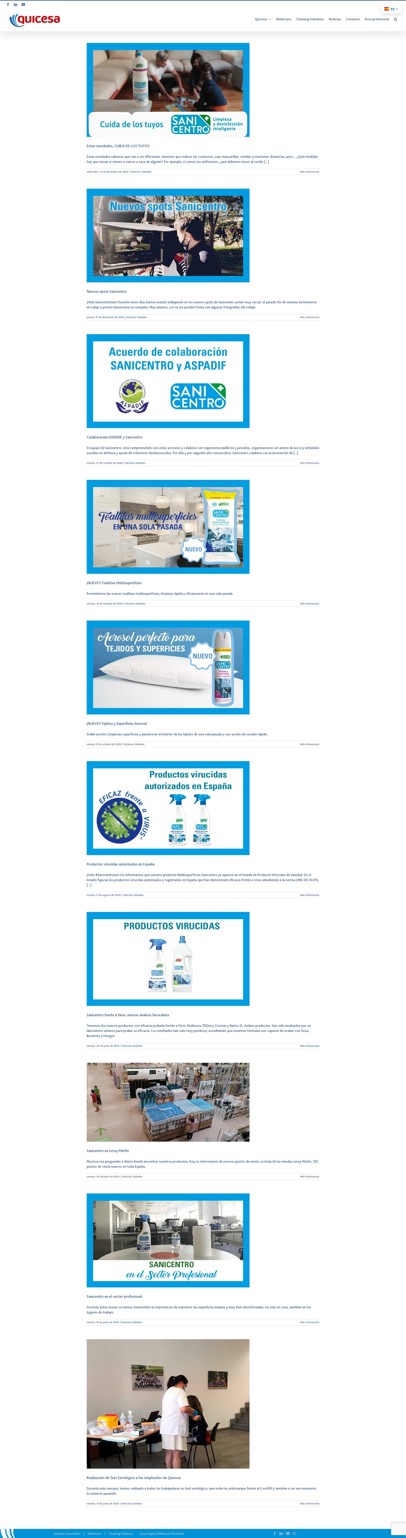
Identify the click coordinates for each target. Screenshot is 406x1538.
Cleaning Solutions (121, 1533)
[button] (395, 19)
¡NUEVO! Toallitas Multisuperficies (114, 583)
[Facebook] (274, 1533)
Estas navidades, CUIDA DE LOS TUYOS (118, 146)
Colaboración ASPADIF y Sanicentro (115, 437)
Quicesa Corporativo (67, 1533)
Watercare (95, 1533)
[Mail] (294, 1533)
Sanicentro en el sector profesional (114, 1296)
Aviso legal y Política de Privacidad (162, 1533)
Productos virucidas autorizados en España (121, 864)
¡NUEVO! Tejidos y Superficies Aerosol (117, 723)
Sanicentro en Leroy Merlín (108, 1151)
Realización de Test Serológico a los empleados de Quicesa (134, 1478)
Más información (309, 171)
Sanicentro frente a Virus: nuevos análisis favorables (128, 1015)
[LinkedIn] (281, 1533)
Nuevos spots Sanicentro (106, 291)
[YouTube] (287, 1533)
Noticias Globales (141, 171)
